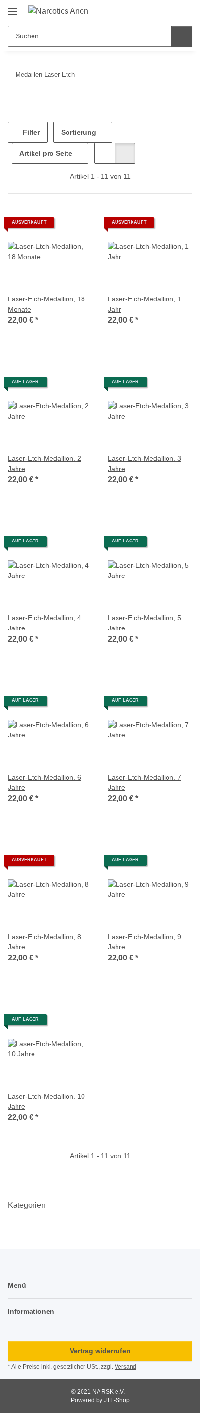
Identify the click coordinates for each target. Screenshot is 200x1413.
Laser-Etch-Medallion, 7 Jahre (144, 782)
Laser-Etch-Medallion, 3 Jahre (144, 463)
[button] (154, 10)
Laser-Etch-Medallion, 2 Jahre (44, 463)
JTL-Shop (117, 1400)
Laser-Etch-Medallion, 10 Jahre (46, 1101)
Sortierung (78, 132)
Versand (125, 1366)
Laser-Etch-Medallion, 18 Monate (46, 304)
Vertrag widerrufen (100, 1351)
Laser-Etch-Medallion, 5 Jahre (144, 623)
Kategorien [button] (27, 1205)
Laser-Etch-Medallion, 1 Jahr (144, 304)
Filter (30, 132)
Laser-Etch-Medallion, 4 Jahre (44, 623)
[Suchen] (181, 36)
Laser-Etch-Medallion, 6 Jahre (44, 782)
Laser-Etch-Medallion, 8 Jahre (44, 942)
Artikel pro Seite (45, 153)
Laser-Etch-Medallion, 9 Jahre (144, 942)
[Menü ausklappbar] (12, 8)
